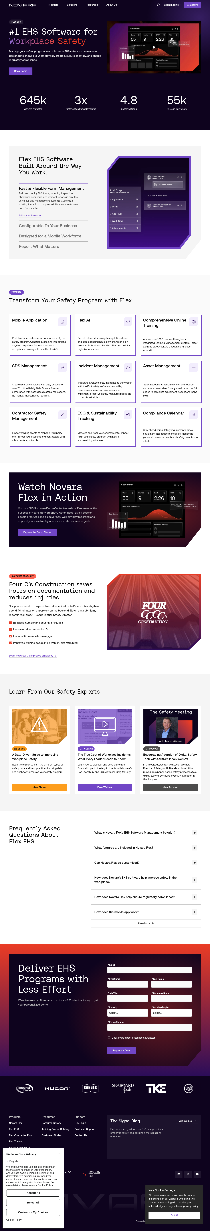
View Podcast (170, 787)
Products (53, 4)
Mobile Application (29, 320)
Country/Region (160, 1007)
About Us (111, 4)
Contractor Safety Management (29, 416)
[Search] (158, 5)
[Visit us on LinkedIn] (178, 1174)
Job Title (112, 993)
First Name (114, 979)
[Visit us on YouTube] (197, 1174)
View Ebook (39, 787)
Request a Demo (122, 1050)
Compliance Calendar (163, 413)
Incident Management (98, 365)
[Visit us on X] (188, 1174)
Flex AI (84, 320)
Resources (92, 4)
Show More (143, 923)
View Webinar (105, 787)
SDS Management (29, 365)
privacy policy (190, 1206)
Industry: (113, 1007)
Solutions (72, 4)
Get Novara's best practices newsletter (133, 1037)
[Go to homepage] (22, 5)
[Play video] (154, 47)
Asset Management (161, 365)
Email (111, 965)
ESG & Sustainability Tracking (97, 416)
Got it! (174, 1215)
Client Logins (171, 4)
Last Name (158, 979)
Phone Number (116, 1022)
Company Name (160, 993)
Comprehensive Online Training (164, 323)
